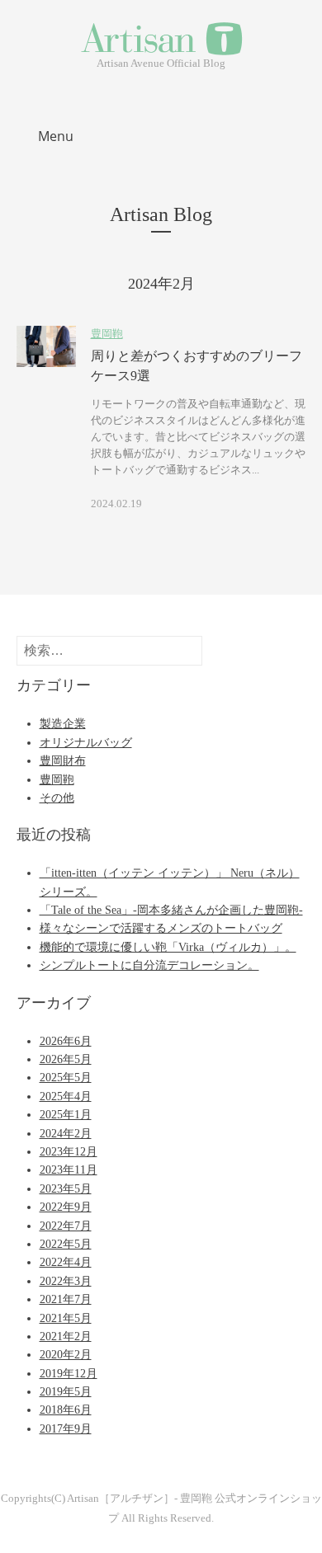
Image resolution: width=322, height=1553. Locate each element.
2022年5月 (66, 1244)
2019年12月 (68, 1373)
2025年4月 (66, 1096)
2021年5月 (66, 1318)
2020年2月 (66, 1354)
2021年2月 (66, 1336)
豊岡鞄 (107, 334)
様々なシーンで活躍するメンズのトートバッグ (161, 928)
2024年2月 (66, 1133)
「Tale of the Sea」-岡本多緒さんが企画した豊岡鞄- (171, 910)
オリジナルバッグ (86, 742)
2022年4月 (66, 1262)
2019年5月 (66, 1392)
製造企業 (63, 724)
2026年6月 (66, 1041)
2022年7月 (66, 1226)
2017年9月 (66, 1429)
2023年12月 (68, 1152)
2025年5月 (66, 1077)
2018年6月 (66, 1410)
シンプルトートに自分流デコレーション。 (149, 965)
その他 (57, 798)
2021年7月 (66, 1299)
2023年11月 (68, 1170)
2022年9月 (66, 1207)
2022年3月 (66, 1281)
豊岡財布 (63, 761)
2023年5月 (66, 1189)
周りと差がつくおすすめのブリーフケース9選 (196, 366)
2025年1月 (66, 1114)
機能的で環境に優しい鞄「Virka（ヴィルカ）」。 (168, 947)
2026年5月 (66, 1059)
